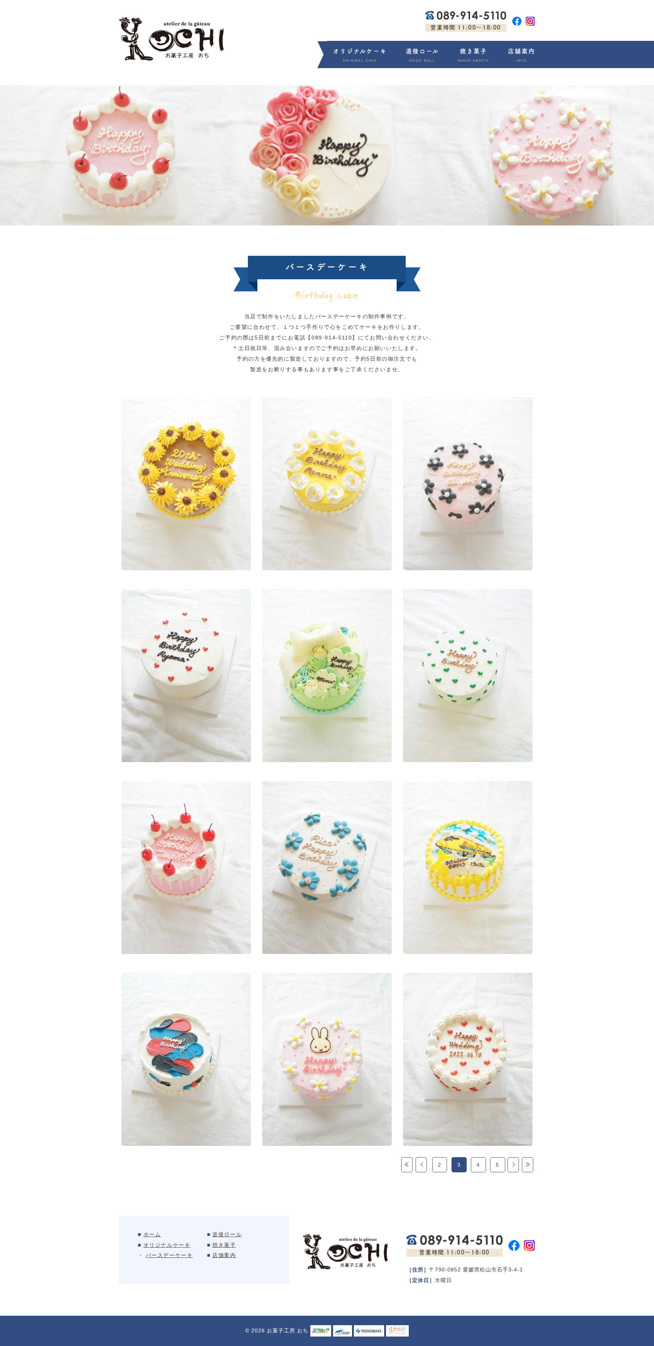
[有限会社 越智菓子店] (171, 39)
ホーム (152, 1234)
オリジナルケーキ (360, 51)
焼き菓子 (473, 51)
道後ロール (422, 51)
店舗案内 (521, 51)
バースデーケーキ (169, 1255)
